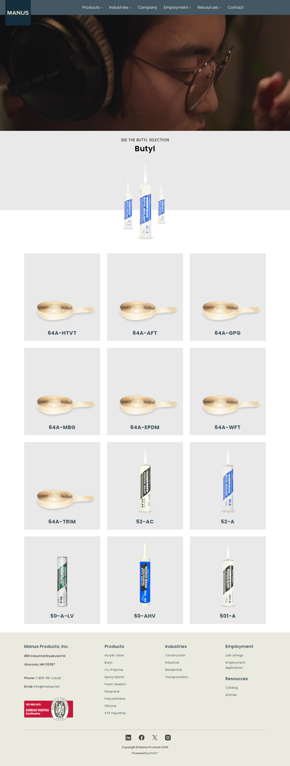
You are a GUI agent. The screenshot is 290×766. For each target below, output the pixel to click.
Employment (176, 7)
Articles (231, 695)
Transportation (176, 677)
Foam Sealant (115, 684)
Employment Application (235, 665)
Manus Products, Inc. (46, 646)
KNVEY (153, 753)
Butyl (108, 662)
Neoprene (112, 691)
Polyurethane (115, 699)
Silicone (110, 706)
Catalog (231, 687)
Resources (208, 7)
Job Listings (234, 655)
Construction (175, 655)
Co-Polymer (114, 670)
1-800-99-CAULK (48, 678)
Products (91, 7)
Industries (118, 7)
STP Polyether (115, 713)
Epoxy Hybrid (114, 677)
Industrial (172, 662)
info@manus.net (47, 686)
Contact (236, 7)
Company (147, 7)
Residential (173, 670)
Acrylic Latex (114, 655)
